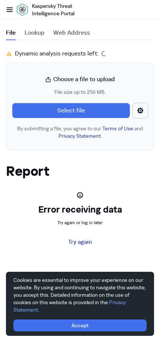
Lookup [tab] (34, 32)
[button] (80, 107)
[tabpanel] (80, 99)
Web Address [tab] (71, 32)
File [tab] (11, 32)
